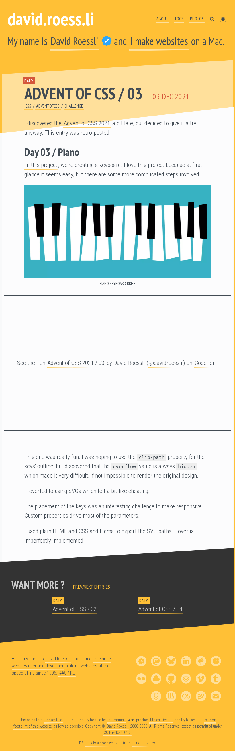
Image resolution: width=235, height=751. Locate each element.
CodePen (205, 362)
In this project (41, 165)
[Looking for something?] (212, 18)
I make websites (159, 41)
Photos (197, 18)
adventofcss (48, 106)
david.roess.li (50, 19)
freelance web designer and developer (61, 662)
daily (28, 81)
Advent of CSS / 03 (83, 93)
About (162, 18)
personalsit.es (143, 743)
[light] (223, 18)
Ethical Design (161, 720)
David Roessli (74, 41)
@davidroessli (165, 362)
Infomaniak (116, 720)
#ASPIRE (67, 673)
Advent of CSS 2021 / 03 (76, 362)
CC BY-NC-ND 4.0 (117, 732)
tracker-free (53, 720)
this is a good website (103, 743)
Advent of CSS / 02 (75, 609)
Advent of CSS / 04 (160, 609)
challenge (73, 106)
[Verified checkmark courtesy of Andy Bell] (106, 41)
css (28, 106)
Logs (179, 18)
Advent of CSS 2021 (87, 123)
